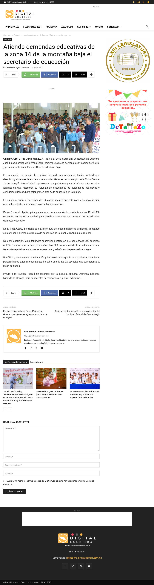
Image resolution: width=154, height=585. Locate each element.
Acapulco (67, 26)
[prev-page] (5, 409)
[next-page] (10, 409)
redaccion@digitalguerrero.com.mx (84, 557)
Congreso (113, 26)
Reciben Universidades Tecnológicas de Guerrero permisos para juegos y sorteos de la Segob (25, 314)
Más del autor (37, 362)
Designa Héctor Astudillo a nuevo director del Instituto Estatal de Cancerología (77, 313)
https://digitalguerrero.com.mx (36, 336)
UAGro (99, 26)
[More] (91, 75)
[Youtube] (148, 2)
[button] (147, 27)
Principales (12, 26)
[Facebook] (133, 2)
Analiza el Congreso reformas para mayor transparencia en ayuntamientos (49, 394)
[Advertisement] (96, 15)
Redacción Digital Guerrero (18, 68)
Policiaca (51, 26)
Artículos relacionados (16, 362)
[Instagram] (138, 2)
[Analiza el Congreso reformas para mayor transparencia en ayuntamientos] (51, 378)
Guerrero (82, 26)
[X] (143, 2)
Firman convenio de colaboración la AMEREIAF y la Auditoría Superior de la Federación (84, 394)
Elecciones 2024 (32, 26)
